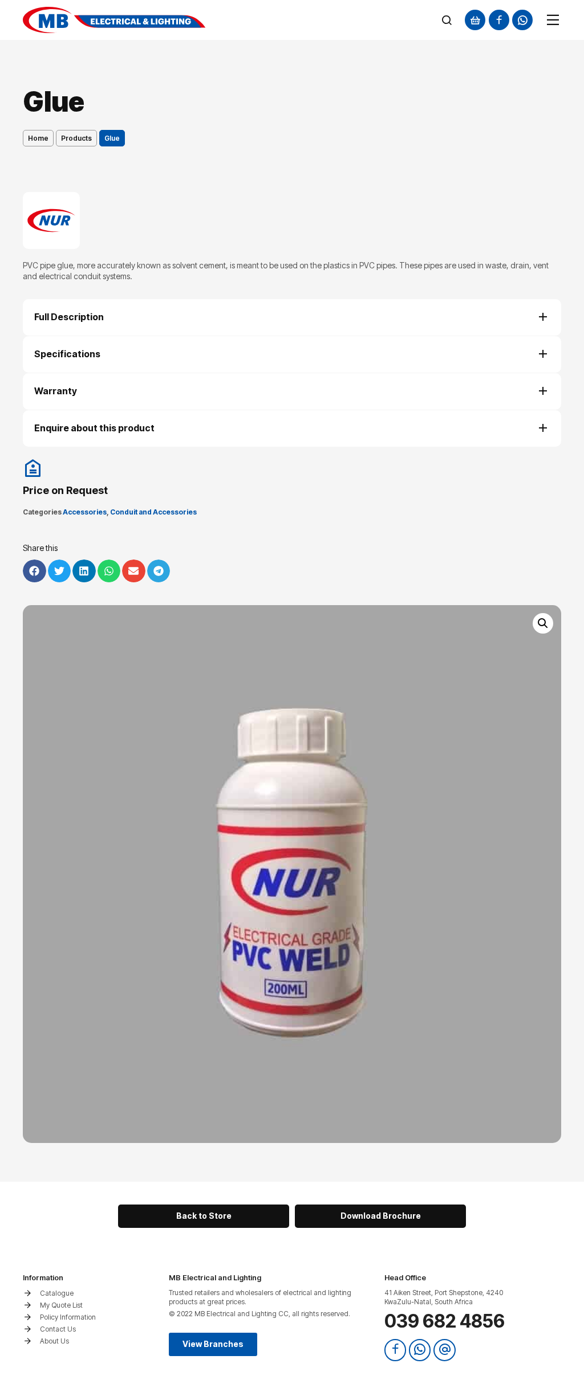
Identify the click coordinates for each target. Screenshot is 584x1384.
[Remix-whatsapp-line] (522, 20)
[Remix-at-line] (444, 1350)
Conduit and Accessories (153, 512)
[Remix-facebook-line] (499, 20)
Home (38, 138)
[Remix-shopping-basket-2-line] (475, 20)
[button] (543, 623)
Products (76, 138)
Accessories (85, 512)
